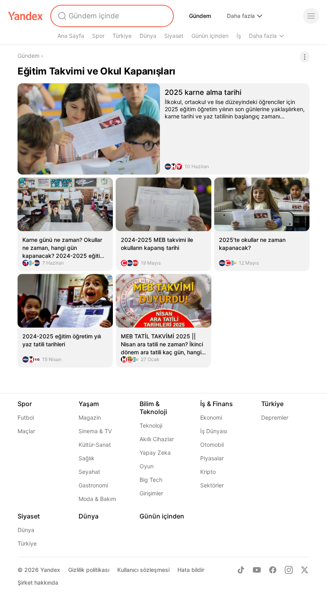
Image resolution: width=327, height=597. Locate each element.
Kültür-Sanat (95, 444)
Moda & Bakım (97, 498)
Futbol (26, 417)
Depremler (274, 417)
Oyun (147, 466)
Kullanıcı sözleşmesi (143, 569)
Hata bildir (190, 569)
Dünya (148, 35)
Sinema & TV (95, 431)
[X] (304, 570)
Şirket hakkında (38, 582)
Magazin (90, 417)
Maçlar (26, 431)
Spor (98, 35)
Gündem (200, 15)
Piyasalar (212, 458)
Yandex (50, 569)
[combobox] (111, 16)
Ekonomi (211, 417)
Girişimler (151, 493)
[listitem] (163, 129)
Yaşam (89, 404)
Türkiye (122, 35)
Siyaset (173, 35)
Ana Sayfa (70, 35)
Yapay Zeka (155, 452)
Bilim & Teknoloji (153, 408)
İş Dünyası (213, 431)
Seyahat (89, 471)
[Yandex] (25, 16)
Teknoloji (151, 425)
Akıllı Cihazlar (157, 439)
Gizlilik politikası (88, 569)
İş (238, 35)
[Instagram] (288, 570)
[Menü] (311, 16)
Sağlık (87, 458)
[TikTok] (241, 570)
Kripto (208, 471)
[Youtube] (257, 570)
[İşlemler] (304, 57)
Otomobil (212, 444)
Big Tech (151, 479)
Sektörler (212, 485)
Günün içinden (210, 35)
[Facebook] (273, 570)
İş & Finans (216, 404)
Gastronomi (93, 485)
